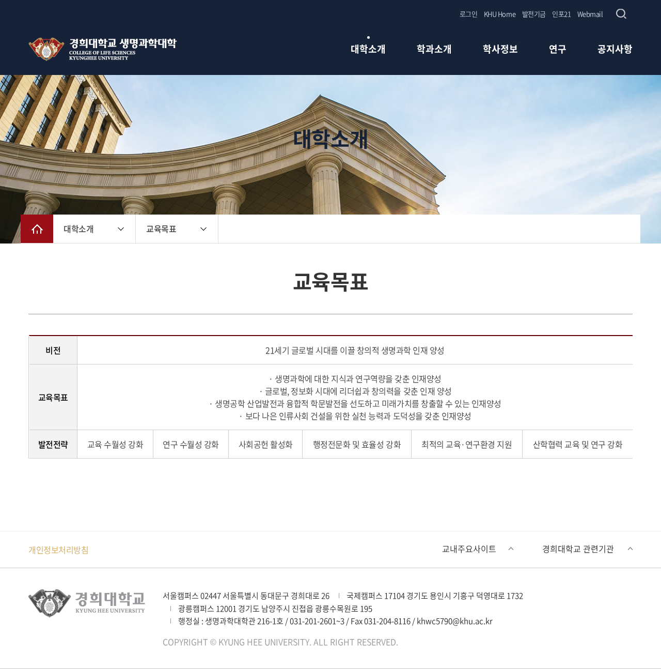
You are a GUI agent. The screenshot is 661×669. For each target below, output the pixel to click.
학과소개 (434, 50)
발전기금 (534, 14)
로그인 (469, 14)
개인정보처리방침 (58, 549)
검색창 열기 (621, 14)
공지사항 (615, 50)
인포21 (561, 14)
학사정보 (500, 50)
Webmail (590, 14)
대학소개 (368, 50)
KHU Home (499, 14)
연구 (557, 50)
